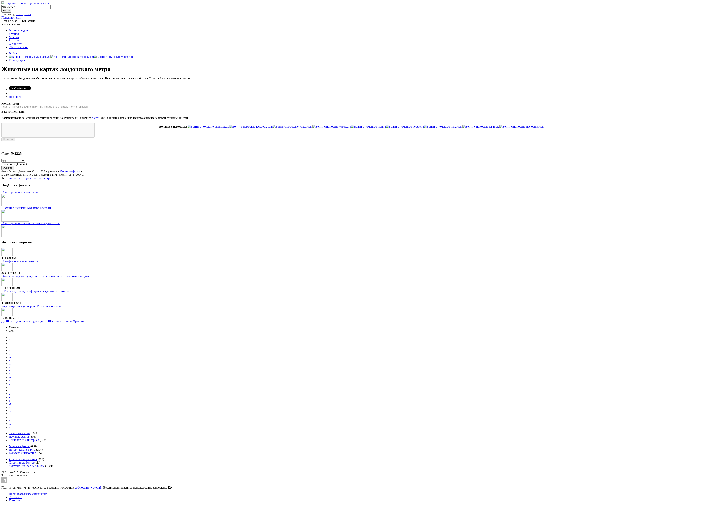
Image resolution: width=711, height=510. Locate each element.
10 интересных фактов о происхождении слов (30, 223)
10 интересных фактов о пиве (20, 192)
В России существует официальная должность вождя (35, 291)
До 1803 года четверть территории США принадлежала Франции (43, 321)
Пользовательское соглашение (28, 493)
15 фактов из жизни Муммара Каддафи (26, 207)
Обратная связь (18, 47)
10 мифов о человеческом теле (20, 261)
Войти (13, 53)
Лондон (37, 178)
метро (47, 178)
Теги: (5, 178)
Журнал (14, 33)
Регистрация (17, 60)
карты (27, 178)
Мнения (14, 37)
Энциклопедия (18, 30)
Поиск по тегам (11, 17)
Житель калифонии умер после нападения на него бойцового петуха (45, 276)
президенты (23, 14)
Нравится (15, 96)
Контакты (15, 500)
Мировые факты (70, 171)
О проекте (15, 43)
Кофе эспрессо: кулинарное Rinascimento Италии (32, 306)
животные (15, 178)
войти (95, 117)
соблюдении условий (88, 487)
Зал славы (15, 40)
